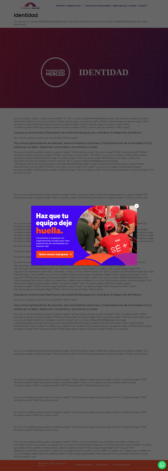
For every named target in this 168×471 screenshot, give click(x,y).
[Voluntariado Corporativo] (84, 235)
